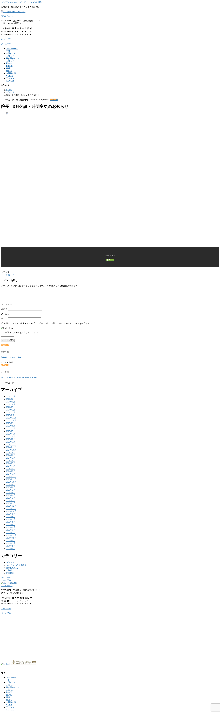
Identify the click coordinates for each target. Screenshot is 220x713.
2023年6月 (10, 492)
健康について (12, 568)
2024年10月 (11, 450)
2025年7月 (10, 428)
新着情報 (10, 573)
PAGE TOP (213, 689)
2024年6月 (10, 460)
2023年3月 (10, 498)
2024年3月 (10, 468)
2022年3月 (10, 530)
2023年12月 (11, 476)
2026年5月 (10, 402)
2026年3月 (10, 407)
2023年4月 (10, 495)
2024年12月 (11, 444)
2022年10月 (11, 511)
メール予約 (6, 580)
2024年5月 (10, 463)
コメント (6, 304)
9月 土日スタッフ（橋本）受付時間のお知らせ (19, 377)
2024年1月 (10, 474)
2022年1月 (10, 533)
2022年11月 (11, 509)
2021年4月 (10, 549)
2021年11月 (11, 535)
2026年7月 (10, 396)
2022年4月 (10, 527)
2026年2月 (10, 410)
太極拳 (9, 570)
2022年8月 (10, 517)
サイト (4, 319)
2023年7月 (10, 490)
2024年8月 (10, 455)
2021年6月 (10, 546)
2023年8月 (10, 487)
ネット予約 (6, 578)
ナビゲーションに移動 (32, 2)
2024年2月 (10, 471)
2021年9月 (10, 541)
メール (5, 314)
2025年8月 (10, 426)
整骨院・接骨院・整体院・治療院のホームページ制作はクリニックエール (34, 668)
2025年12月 (11, 415)
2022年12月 (11, 506)
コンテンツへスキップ (11, 2)
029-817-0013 (6, 16)
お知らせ (54, 100)
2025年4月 (10, 434)
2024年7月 (10, 458)
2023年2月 (10, 500)
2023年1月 (10, 503)
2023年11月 (11, 479)
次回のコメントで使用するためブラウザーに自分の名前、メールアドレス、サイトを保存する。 (48, 323)
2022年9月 (10, 514)
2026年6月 (10, 399)
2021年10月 (11, 538)
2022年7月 (10, 519)
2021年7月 (10, 543)
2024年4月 (10, 466)
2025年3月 (10, 436)
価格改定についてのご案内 (11, 357)
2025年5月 (10, 431)
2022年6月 (10, 522)
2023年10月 (11, 482)
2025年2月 (10, 439)
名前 (4, 309)
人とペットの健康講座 (16, 565)
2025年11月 (11, 418)
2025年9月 (10, 423)
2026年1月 (10, 412)
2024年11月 (11, 447)
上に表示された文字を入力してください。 (20, 332)
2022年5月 (10, 525)
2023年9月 (10, 484)
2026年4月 (10, 404)
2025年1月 (10, 442)
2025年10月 (11, 420)
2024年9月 (10, 452)
